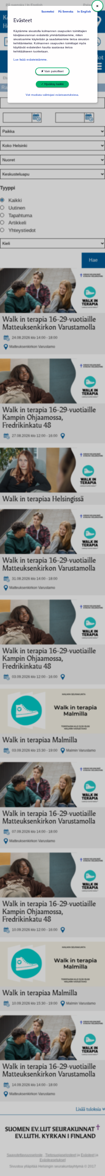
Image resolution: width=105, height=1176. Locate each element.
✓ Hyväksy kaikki (52, 84)
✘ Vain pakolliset (52, 71)
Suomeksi (47, 11)
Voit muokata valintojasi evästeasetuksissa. (52, 94)
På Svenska (65, 11)
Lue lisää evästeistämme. (30, 59)
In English (84, 11)
